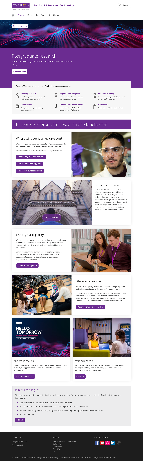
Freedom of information (69, 458)
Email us (80, 376)
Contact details (17, 445)
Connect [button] (45, 15)
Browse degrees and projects (31, 156)
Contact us (103, 104)
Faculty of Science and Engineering (54, 5)
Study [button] (21, 15)
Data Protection (27, 458)
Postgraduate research (61, 86)
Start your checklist (24, 376)
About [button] (56, 15)
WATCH (53, 217)
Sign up (19, 419)
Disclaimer (15, 458)
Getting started (28, 93)
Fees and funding (106, 93)
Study (47, 86)
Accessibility (54, 458)
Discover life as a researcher (90, 307)
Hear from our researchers (30, 170)
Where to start (19, 72)
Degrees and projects (69, 93)
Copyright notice (41, 458)
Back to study (22, 26)
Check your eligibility (27, 265)
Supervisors (26, 104)
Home (13, 15)
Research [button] (32, 15)
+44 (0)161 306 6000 (19, 442)
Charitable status (85, 458)
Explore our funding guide (29, 163)
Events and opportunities (71, 104)
